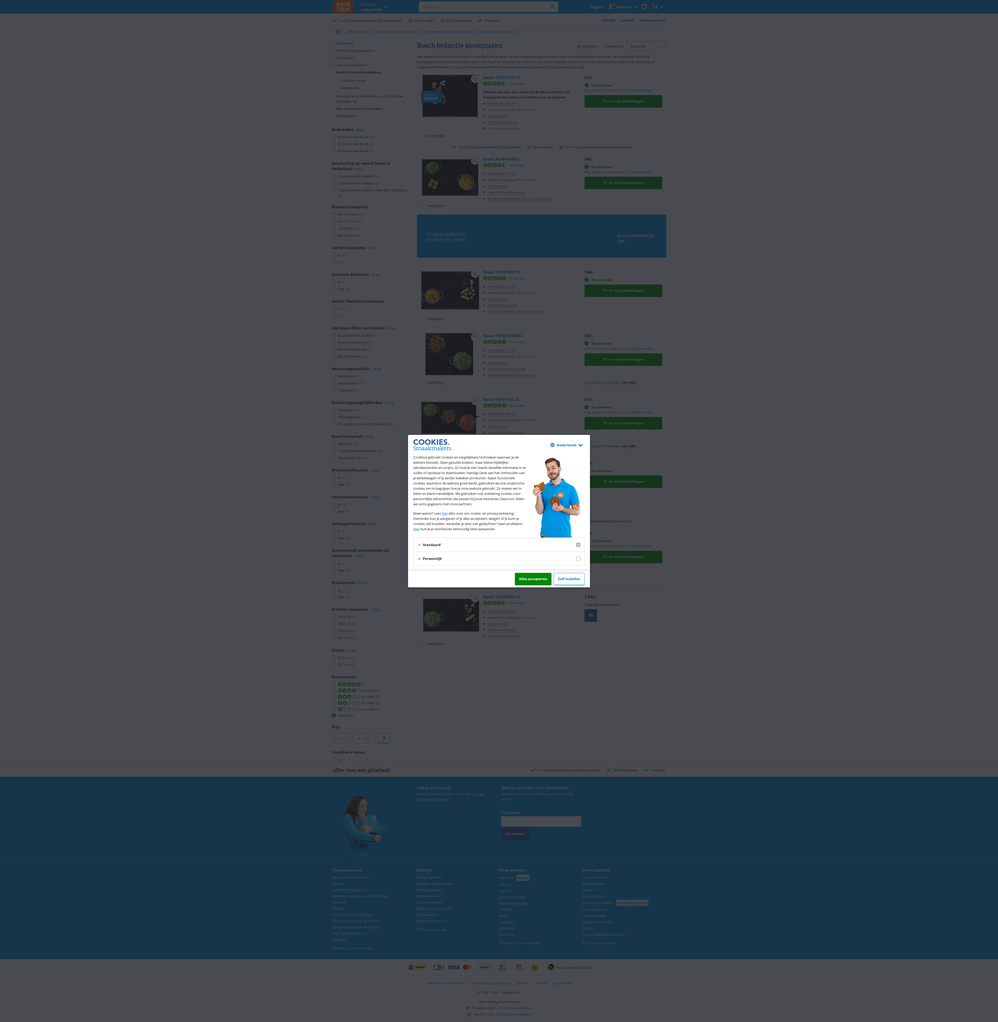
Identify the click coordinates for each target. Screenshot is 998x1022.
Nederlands (566, 445)
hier (445, 513)
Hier (416, 529)
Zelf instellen (569, 578)
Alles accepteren (533, 578)
